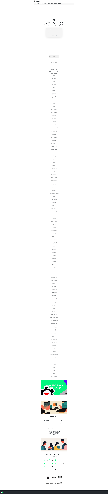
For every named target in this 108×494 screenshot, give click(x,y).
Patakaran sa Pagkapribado (14, 491)
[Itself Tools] (54, 480)
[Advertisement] (54, 11)
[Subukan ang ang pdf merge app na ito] (54, 387)
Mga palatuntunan (7, 491)
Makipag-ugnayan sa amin (19, 492)
